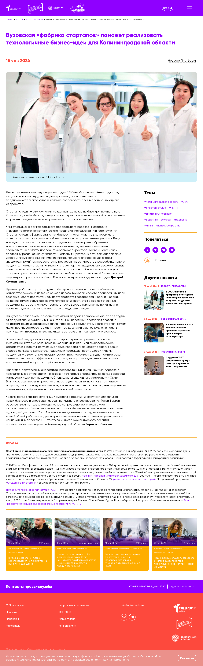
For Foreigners (67, 626)
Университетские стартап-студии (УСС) (31, 490)
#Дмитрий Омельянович (158, 213)
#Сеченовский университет (18, 548)
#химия (148, 225)
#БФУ (184, 202)
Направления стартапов (74, 605)
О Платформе (15, 605)
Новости (11, 612)
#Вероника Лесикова (157, 219)
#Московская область (162, 548)
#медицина (181, 219)
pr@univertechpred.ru (182, 586)
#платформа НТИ (36, 548)
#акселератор (14, 552)
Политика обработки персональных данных (37, 649)
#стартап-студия (155, 208)
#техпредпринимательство (129, 548)
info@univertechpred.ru (134, 605)
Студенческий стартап (21, 482)
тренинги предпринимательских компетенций (110, 475)
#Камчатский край (64, 548)
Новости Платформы (173, 286)
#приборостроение (168, 225)
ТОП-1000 (65, 612)
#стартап (80, 548)
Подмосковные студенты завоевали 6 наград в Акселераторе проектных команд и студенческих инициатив (174, 562)
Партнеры (12, 619)
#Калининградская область (161, 202)
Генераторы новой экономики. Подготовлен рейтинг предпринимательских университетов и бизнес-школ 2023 (123, 560)
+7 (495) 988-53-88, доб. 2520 (147, 586)
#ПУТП (173, 208)
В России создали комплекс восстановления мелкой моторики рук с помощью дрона (28, 561)
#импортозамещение (162, 552)
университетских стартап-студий (134, 479)
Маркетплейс (67, 619)
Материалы (13, 626)
